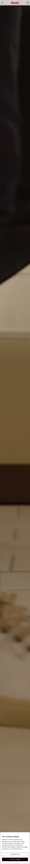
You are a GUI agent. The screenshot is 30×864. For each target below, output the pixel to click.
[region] (15, 848)
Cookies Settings (15, 854)
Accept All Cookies (15, 859)
